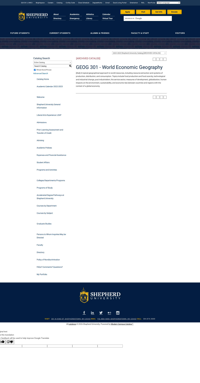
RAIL (142, 3)
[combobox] (139, 53)
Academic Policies (44, 148)
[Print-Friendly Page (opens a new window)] (161, 59)
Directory (57, 18)
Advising (40, 140)
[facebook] (84, 312)
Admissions (42, 122)
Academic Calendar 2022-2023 (50, 86)
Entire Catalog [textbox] (39, 62)
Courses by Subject (45, 213)
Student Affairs (43, 162)
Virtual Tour (107, 18)
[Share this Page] (157, 59)
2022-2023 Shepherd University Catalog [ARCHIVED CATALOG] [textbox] (136, 53)
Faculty (40, 245)
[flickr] (109, 312)
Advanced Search (40, 73)
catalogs (72, 324)
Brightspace (40, 3)
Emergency (74, 18)
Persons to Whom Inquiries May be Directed (51, 236)
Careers (50, 3)
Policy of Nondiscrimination (48, 260)
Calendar (106, 14)
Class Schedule (83, 3)
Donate (174, 12)
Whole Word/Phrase (43, 70)
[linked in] (92, 312)
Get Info (158, 12)
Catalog (59, 3)
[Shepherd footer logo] (100, 297)
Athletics (90, 14)
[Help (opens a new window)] (164, 59)
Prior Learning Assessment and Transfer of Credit (50, 131)
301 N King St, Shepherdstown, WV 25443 (71, 319)
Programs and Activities (47, 170)
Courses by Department (47, 206)
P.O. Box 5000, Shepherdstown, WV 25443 (117, 319)
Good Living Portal (120, 3)
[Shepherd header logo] (33, 17)
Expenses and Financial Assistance (51, 155)
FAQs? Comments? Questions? (50, 267)
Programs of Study (45, 188)
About (56, 14)
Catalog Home (43, 79)
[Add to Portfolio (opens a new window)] (154, 59)
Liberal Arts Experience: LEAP (49, 115)
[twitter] (101, 312)
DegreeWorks (97, 3)
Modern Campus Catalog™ (122, 324)
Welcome (40, 97)
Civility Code (70, 3)
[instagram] (117, 312)
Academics (74, 14)
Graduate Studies (44, 224)
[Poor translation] (10, 342)
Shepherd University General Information (48, 106)
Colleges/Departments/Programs (51, 180)
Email (107, 3)
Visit (143, 12)
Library (89, 18)
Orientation (134, 3)
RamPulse (151, 3)
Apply (127, 12)
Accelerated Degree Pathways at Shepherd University (50, 196)
